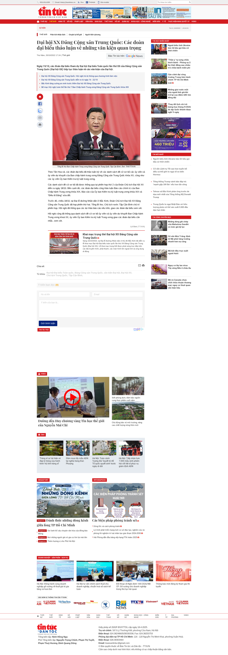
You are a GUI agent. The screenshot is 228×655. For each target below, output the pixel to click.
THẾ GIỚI (52, 21)
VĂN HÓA (89, 21)
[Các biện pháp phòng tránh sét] (118, 500)
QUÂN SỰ (125, 21)
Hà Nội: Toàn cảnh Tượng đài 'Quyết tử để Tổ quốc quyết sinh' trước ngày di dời (104, 462)
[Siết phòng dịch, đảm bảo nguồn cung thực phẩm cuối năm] (128, 386)
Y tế (164, 21)
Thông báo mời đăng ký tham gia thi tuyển (173, 585)
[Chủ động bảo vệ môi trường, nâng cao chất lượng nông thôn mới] (128, 411)
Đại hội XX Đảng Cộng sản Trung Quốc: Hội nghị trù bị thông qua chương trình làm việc (79, 76)
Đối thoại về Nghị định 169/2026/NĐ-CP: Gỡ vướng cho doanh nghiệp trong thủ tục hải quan (133, 586)
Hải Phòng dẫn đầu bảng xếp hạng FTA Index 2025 (115, 537)
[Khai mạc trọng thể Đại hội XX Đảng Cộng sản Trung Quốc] (64, 243)
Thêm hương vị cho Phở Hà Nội (57, 541)
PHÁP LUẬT (79, 21)
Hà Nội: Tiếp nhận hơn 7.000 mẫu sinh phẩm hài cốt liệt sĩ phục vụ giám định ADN (129, 462)
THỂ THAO (108, 21)
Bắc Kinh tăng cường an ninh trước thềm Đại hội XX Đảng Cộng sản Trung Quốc (76, 83)
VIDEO (194, 21)
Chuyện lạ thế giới (75, 35)
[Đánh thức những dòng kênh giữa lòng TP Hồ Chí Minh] (63, 500)
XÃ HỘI (69, 21)
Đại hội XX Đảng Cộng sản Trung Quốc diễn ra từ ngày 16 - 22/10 (69, 80)
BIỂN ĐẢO (156, 21)
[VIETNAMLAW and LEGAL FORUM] (71, 604)
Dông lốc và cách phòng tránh (107, 526)
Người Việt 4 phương (92, 35)
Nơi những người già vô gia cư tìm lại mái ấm (63, 537)
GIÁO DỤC (98, 21)
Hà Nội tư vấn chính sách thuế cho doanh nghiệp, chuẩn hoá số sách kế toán (94, 586)
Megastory (41, 521)
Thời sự (43, 21)
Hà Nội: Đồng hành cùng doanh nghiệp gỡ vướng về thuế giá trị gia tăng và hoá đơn (53, 586)
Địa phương (174, 616)
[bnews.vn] (113, 605)
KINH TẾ (61, 21)
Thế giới (43, 34)
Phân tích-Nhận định (57, 35)
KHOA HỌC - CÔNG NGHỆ (141, 21)
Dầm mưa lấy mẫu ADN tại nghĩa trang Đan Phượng (77, 461)
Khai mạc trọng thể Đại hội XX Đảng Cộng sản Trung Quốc (110, 236)
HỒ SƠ (117, 21)
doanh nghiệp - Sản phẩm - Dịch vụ (53, 558)
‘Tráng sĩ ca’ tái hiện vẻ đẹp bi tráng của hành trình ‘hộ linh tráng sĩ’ (50, 461)
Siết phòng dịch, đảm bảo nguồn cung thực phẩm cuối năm (126, 399)
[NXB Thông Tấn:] (98, 605)
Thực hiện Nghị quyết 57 (178, 21)
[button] (141, 449)
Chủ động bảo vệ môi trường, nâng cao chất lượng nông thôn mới (127, 423)
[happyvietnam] (83, 602)
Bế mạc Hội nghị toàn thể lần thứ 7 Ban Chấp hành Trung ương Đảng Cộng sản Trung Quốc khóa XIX (85, 87)
